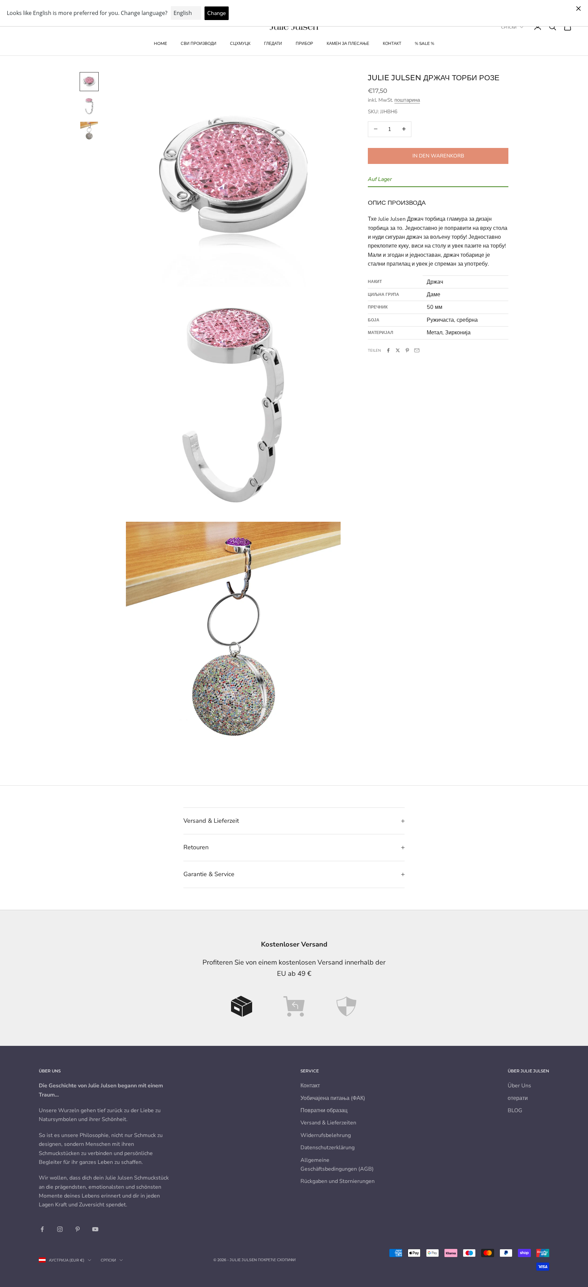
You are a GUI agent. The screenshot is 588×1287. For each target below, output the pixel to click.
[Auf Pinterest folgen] (77, 1229)
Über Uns (519, 1085)
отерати (518, 1098)
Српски (509, 27)
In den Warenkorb (438, 155)
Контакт (392, 43)
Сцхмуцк (240, 43)
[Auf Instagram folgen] (59, 1229)
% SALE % (424, 43)
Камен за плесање (348, 43)
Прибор (304, 43)
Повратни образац (323, 1110)
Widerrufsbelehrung (325, 1135)
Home (160, 43)
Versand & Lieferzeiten (328, 1122)
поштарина (407, 100)
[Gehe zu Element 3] (89, 130)
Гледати (273, 43)
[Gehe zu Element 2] (89, 106)
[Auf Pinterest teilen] (407, 350)
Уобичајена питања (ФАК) (332, 1098)
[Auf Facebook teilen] (388, 350)
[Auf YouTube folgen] (95, 1229)
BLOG (515, 1110)
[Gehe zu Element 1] (89, 81)
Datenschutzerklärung (327, 1147)
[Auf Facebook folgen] (42, 1229)
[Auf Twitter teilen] (398, 350)
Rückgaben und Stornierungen (337, 1181)
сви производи (198, 43)
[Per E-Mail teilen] (417, 350)
